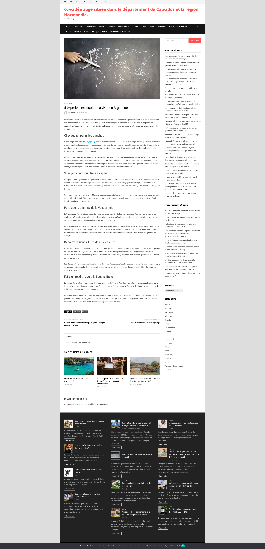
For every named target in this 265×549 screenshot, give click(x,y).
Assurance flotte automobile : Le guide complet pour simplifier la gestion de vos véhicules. (180, 151)
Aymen (72, 113)
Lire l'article (69, 440)
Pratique (95, 32)
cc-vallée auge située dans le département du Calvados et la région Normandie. (131, 12)
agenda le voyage (150, 179)
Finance (112, 26)
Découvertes (91, 26)
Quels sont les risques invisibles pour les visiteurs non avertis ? (145, 379)
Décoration (182, 26)
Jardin (68, 32)
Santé (104, 32)
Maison (171, 26)
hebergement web (172, 273)
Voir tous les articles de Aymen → (78, 342)
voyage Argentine (93, 142)
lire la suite (116, 447)
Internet (135, 26)
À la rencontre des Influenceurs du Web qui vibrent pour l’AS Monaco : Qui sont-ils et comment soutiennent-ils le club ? (181, 186)
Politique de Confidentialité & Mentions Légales (91, 2)
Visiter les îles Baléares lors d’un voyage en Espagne (77, 379)
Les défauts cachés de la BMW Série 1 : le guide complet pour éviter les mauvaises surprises (180, 72)
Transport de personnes (120, 32)
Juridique (161, 26)
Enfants (102, 26)
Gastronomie (123, 26)
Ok (183, 546)
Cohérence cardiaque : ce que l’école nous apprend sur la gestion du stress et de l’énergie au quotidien (181, 81)
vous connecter (79, 404)
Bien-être (78, 26)
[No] (262, 546)
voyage (84, 312)
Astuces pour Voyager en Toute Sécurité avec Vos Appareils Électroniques (110, 381)
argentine (77, 312)
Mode (86, 32)
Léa (166, 260)
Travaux (77, 32)
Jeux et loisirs (148, 26)
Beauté (68, 26)
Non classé (169, 354)
